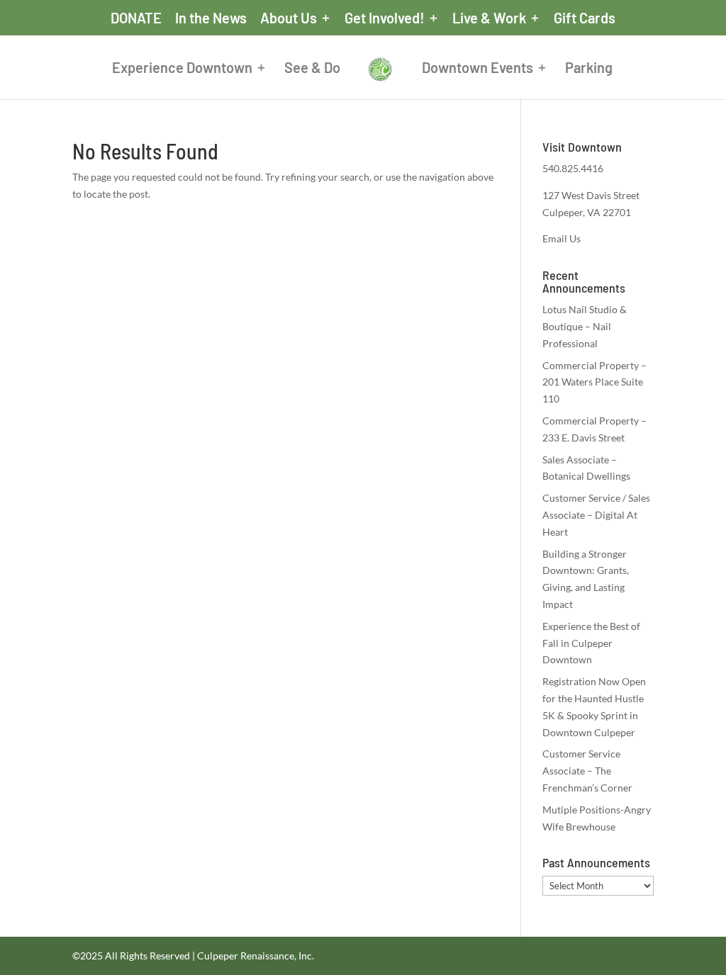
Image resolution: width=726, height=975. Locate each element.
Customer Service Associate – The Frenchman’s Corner (587, 771)
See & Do (312, 69)
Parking (589, 69)
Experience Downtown (182, 69)
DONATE (136, 18)
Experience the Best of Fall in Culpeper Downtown (591, 643)
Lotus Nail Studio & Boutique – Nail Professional (584, 326)
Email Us (561, 238)
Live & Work (489, 18)
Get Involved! (385, 18)
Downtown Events (477, 69)
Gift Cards (584, 18)
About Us (288, 18)
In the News (211, 18)
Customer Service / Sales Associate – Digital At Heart (596, 515)
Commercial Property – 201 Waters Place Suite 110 (594, 382)
